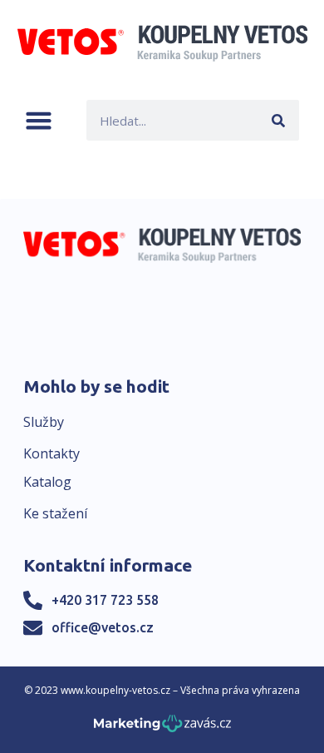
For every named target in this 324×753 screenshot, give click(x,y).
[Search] (278, 120)
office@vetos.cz (103, 627)
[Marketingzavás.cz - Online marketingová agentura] (162, 728)
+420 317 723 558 (105, 599)
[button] (38, 120)
